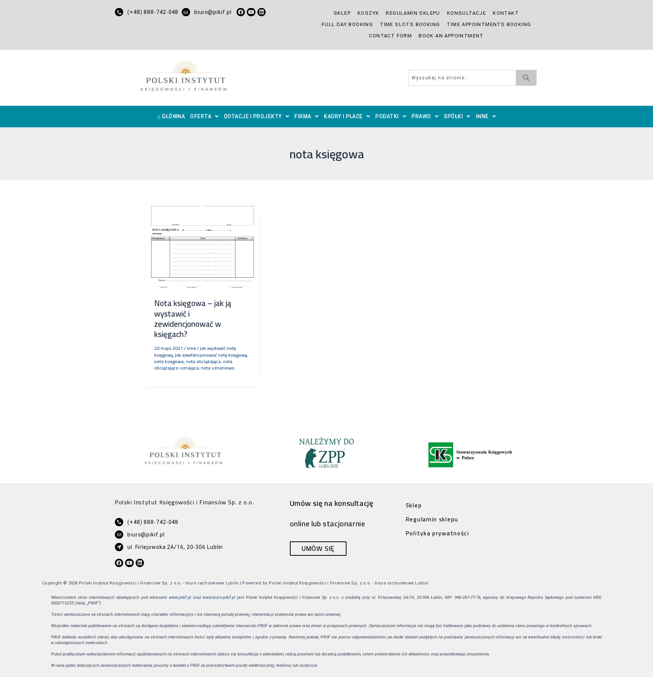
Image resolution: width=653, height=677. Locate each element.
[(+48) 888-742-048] (119, 12)
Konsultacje (466, 13)
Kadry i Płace (343, 116)
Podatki (387, 116)
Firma (302, 116)
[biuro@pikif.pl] (186, 12)
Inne (482, 116)
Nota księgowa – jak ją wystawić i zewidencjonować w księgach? (192, 319)
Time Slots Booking (410, 24)
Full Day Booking (347, 24)
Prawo (421, 116)
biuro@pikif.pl (213, 12)
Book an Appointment (451, 36)
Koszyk (368, 13)
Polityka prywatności (437, 533)
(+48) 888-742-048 (152, 12)
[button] (204, 117)
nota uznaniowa (217, 367)
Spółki (453, 116)
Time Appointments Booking (489, 24)
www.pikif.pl (180, 597)
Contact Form (390, 36)
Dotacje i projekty (253, 116)
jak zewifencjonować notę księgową (211, 355)
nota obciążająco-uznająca (193, 364)
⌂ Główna (171, 116)
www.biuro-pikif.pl (219, 597)
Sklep (342, 13)
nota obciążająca (203, 361)
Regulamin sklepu (413, 13)
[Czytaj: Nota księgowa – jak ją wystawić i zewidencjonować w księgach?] (201, 246)
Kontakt (506, 13)
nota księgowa (169, 361)
